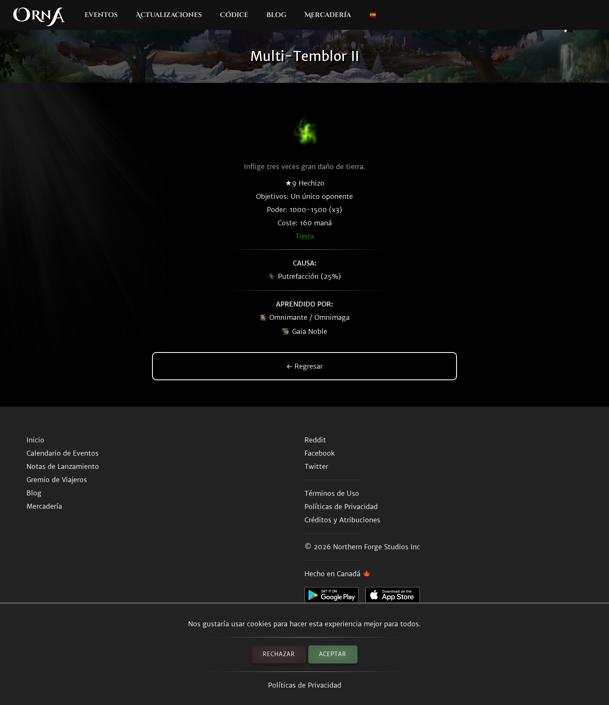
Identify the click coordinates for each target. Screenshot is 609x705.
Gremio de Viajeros (57, 480)
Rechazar (279, 654)
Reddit (315, 440)
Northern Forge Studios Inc (376, 547)
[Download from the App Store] (395, 597)
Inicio (35, 440)
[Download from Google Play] (334, 597)
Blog (276, 14)
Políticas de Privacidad (304, 685)
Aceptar (332, 654)
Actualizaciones (169, 14)
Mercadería (327, 14)
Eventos (101, 14)
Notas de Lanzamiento (63, 466)
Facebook (319, 453)
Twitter (316, 466)
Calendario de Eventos (63, 453)
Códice (234, 14)
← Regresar (304, 366)
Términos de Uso (331, 493)
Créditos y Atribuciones (342, 520)
